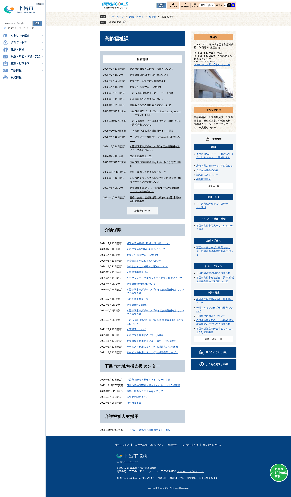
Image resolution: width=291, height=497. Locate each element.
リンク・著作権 (190, 444)
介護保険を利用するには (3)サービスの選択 (151, 341)
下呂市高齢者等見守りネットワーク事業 (151, 93)
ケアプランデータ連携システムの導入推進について (154, 278)
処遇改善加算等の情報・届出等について (151, 68)
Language (173, 6)
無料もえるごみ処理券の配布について (150, 105)
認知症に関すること (138, 397)
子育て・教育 (19, 42)
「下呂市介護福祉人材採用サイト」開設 (151, 130)
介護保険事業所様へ (138, 272)
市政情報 (16, 70)
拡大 (211, 5)
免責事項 (172, 444)
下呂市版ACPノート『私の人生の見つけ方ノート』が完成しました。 (214, 157)
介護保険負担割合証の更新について (149, 75)
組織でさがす (136, 16)
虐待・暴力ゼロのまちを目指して (148, 172)
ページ (22, 28)
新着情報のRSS (142, 210)
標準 (203, 5)
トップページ (116, 16)
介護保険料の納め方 (138, 304)
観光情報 (16, 77)
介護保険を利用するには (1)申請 (145, 335)
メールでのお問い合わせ (190, 471)
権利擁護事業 (134, 402)
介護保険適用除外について (141, 284)
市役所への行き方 (212, 444)
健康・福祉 (17, 49)
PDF (33, 28)
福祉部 (152, 16)
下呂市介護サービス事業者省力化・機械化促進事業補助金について (214, 251)
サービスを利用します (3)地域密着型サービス (152, 352)
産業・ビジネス (20, 63)
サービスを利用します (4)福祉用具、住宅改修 (152, 346)
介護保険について (136, 329)
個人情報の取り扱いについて (148, 444)
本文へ (40, 4)
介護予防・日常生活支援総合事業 (148, 81)
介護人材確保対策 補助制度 (145, 87)
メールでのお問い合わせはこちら (212, 64)
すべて (11, 28)
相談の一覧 (213, 186)
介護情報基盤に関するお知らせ (147, 99)
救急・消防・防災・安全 (26, 56)
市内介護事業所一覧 (141, 156)
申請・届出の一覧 (213, 339)
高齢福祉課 (115, 22)
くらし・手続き (20, 35)
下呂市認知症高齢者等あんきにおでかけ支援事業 (153, 385)
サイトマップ (122, 444)
